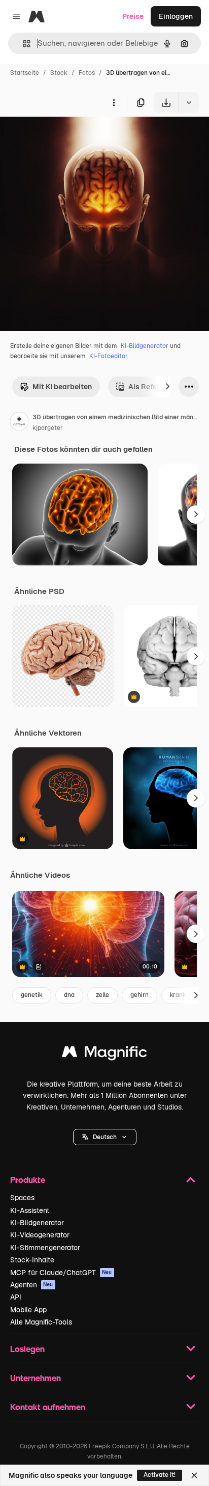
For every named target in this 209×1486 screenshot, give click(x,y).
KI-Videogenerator (39, 1234)
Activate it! (160, 1475)
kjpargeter (47, 428)
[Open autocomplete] (23, 43)
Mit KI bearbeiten (62, 386)
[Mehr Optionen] (113, 102)
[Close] (194, 1475)
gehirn (139, 995)
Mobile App (28, 1309)
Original (65, 136)
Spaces (22, 1197)
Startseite (24, 73)
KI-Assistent (29, 1210)
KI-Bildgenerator (144, 346)
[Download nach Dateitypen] (189, 102)
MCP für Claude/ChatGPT (61, 1272)
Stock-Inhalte (32, 1259)
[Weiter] (167, 386)
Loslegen (27, 1348)
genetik (32, 995)
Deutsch (105, 1137)
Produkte (27, 1179)
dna (69, 995)
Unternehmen (35, 1377)
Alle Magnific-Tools (41, 1322)
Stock (58, 73)
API (15, 1297)
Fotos (87, 73)
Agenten (31, 1284)
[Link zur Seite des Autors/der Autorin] (19, 423)
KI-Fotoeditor (108, 356)
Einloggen (176, 16)
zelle (102, 995)
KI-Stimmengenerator (45, 1247)
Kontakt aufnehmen (47, 1406)
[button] (104, 1137)
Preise (133, 16)
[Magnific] (104, 1054)
